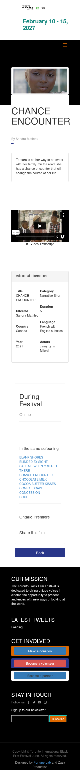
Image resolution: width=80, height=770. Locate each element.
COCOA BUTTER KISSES (37, 483)
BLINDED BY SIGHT (33, 461)
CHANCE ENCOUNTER (36, 475)
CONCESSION (29, 492)
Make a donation (40, 651)
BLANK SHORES (31, 457)
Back (40, 552)
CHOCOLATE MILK (33, 479)
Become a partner (40, 675)
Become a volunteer (40, 663)
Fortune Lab (42, 762)
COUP (23, 497)
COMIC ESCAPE (31, 488)
